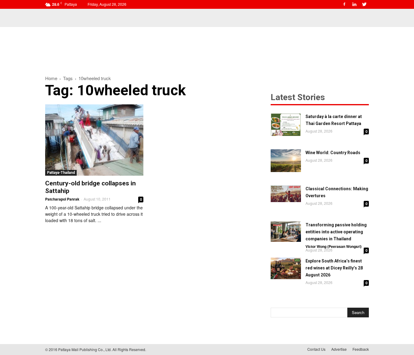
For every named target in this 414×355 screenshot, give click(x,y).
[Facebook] (344, 4)
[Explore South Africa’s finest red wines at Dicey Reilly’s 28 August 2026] (286, 268)
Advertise (339, 349)
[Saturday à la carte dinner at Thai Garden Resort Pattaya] (286, 124)
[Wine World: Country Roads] (286, 160)
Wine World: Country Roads (332, 152)
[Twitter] (364, 4)
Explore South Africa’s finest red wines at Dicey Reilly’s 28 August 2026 (334, 268)
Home (51, 78)
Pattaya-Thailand (61, 173)
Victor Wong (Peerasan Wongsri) (333, 246)
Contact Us (316, 349)
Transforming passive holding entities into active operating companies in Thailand (336, 231)
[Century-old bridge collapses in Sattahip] (94, 140)
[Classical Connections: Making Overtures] (286, 193)
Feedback (360, 349)
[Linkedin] (354, 4)
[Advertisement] (207, 48)
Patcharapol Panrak (62, 199)
